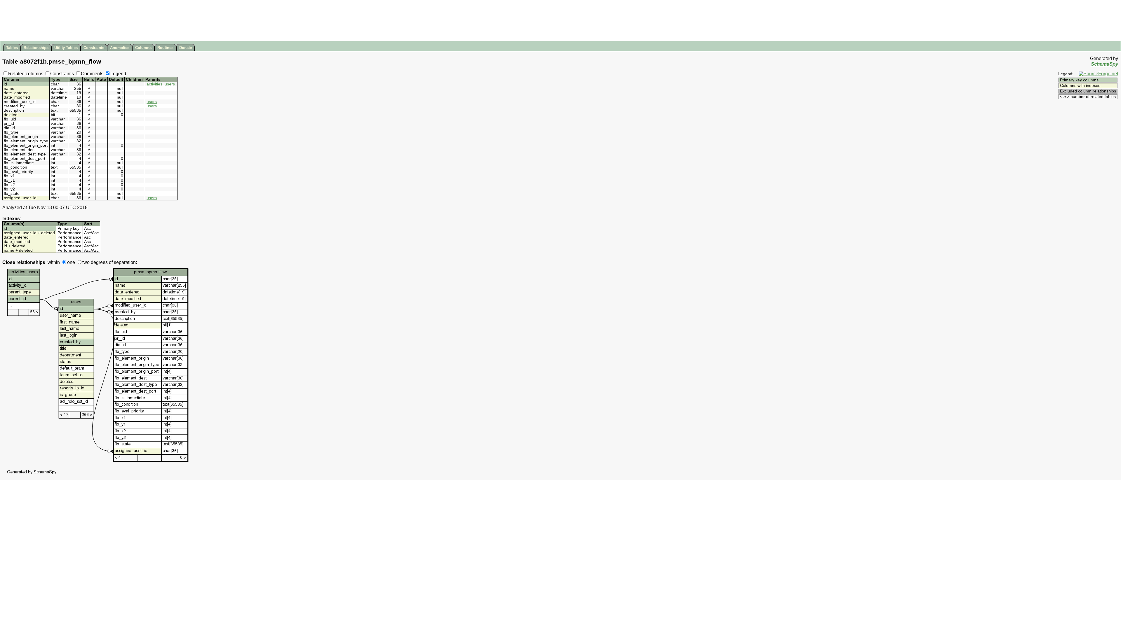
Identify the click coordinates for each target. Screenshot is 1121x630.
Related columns (25, 73)
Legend (118, 73)
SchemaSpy (1104, 64)
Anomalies (119, 48)
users (152, 101)
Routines (165, 48)
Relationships (36, 48)
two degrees (95, 262)
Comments (92, 73)
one (71, 262)
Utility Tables (66, 48)
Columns (143, 48)
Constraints (93, 48)
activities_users (161, 84)
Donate (185, 48)
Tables (12, 48)
